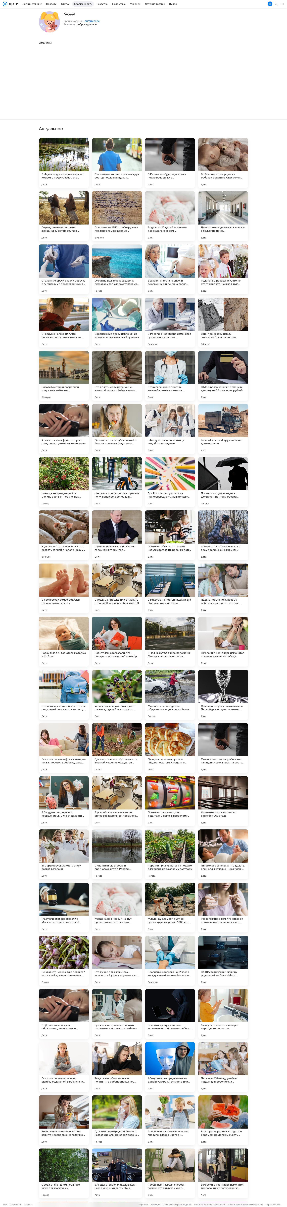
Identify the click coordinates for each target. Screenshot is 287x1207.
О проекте (143, 1204)
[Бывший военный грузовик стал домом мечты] (223, 429)
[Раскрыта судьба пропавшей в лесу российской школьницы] (223, 535)
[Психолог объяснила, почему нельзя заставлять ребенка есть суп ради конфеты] (170, 535)
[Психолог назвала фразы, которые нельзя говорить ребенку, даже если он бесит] (64, 748)
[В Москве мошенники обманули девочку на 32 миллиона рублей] (223, 376)
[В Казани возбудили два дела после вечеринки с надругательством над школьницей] (170, 163)
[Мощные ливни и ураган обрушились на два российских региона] (170, 695)
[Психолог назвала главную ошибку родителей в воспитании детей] (64, 1067)
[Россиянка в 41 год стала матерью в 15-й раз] (64, 642)
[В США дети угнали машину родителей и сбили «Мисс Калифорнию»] (223, 961)
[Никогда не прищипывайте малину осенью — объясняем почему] (64, 482)
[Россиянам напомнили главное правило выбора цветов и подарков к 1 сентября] (170, 1120)
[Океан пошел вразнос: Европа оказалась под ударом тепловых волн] (117, 269)
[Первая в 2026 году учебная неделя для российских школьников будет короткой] (223, 1067)
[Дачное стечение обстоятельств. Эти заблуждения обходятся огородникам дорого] (117, 748)
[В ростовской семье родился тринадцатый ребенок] (64, 588)
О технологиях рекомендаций (177, 1204)
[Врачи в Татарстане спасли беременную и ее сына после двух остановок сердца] (170, 269)
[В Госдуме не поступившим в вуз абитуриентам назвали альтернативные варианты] (170, 588)
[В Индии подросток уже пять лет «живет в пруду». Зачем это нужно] (64, 163)
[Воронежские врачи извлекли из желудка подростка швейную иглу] (117, 322)
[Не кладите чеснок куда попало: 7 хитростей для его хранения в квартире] (64, 961)
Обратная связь (273, 1204)
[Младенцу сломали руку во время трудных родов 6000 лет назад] (170, 907)
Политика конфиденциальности (209, 1204)
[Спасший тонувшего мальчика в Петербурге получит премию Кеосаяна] (223, 695)
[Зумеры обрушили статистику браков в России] (64, 854)
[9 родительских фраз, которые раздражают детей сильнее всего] (64, 429)
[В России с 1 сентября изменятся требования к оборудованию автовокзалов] (223, 1173)
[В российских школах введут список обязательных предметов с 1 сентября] (117, 801)
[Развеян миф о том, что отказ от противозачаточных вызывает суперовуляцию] (223, 907)
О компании (15, 1204)
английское (92, 21)
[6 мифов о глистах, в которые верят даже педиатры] (223, 1014)
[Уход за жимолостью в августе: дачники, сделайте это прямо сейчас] (117, 695)
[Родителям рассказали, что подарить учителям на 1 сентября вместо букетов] (117, 642)
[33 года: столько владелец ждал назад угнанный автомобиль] (117, 1173)
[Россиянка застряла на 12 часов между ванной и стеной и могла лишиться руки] (170, 961)
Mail (5, 1204)
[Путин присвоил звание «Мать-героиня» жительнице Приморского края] (117, 535)
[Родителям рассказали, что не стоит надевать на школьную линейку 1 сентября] (223, 269)
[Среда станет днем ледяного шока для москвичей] (64, 1173)
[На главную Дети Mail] (12, 4)
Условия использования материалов (245, 1204)
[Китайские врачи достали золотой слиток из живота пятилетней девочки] (170, 376)
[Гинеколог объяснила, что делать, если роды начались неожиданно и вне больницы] (223, 854)
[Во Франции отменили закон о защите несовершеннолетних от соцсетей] (64, 1120)
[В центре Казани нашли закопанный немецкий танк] (223, 322)
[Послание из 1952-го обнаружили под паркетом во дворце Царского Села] (117, 216)
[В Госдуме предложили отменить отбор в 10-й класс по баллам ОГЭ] (117, 588)
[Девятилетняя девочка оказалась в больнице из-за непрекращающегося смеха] (223, 216)
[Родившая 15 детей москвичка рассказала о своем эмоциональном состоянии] (170, 216)
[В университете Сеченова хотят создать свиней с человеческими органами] (64, 535)
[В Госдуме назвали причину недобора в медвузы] (170, 429)
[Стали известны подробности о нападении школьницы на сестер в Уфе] (223, 748)
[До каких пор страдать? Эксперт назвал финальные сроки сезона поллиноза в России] (117, 1120)
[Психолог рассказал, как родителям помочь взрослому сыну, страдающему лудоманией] (170, 801)
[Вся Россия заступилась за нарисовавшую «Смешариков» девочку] (170, 482)
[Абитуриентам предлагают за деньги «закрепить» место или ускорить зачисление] (170, 1067)
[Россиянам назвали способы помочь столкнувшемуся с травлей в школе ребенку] (170, 1173)
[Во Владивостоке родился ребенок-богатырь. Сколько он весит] (223, 163)
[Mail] (5, 4)
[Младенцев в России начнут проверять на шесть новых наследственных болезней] (117, 907)
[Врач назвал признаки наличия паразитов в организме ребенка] (117, 1014)
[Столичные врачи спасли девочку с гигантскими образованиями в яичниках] (64, 269)
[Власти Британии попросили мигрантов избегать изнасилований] (64, 376)
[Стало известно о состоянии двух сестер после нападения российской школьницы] (117, 163)
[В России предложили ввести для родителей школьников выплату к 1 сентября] (64, 695)
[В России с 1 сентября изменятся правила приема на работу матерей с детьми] (223, 642)
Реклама (28, 1204)
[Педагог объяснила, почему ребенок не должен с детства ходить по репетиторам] (223, 588)
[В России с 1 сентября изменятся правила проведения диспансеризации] (170, 322)
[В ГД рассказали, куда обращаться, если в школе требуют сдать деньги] (64, 1014)
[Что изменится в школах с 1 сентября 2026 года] (223, 801)
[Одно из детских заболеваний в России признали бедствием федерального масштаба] (117, 429)
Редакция (155, 1204)
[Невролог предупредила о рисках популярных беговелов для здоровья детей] (117, 482)
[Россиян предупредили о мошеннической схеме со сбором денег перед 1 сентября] (170, 1014)
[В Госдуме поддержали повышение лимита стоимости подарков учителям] (64, 801)
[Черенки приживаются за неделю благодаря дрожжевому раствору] (170, 854)
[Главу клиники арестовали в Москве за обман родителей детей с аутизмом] (64, 907)
